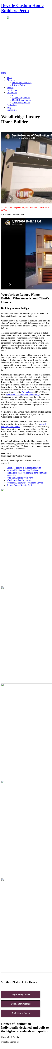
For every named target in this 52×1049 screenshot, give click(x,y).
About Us (11, 80)
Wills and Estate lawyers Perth (20, 478)
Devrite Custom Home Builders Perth (22, 8)
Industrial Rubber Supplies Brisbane (22, 470)
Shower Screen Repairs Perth (19, 485)
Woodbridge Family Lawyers (19, 480)
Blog (9, 107)
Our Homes (12, 92)
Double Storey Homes (21, 1004)
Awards (10, 87)
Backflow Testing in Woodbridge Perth (24, 468)
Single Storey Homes (20, 994)
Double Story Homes (21, 100)
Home (9, 77)
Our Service (12, 90)
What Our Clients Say (21, 82)
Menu (3, 73)
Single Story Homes (21, 97)
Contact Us (12, 110)
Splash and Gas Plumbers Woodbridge (23, 394)
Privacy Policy (18, 85)
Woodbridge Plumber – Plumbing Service (25, 483)
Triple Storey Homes (21, 102)
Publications (12, 105)
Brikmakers (27, 392)
